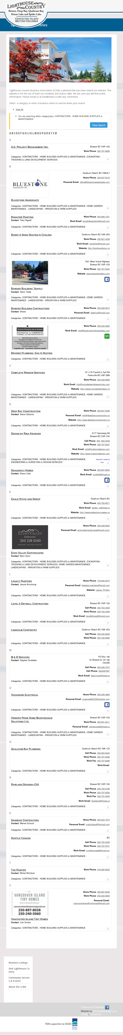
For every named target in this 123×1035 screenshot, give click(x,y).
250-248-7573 (103, 667)
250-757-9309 (103, 792)
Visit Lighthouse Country (19, 970)
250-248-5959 (103, 379)
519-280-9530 (103, 869)
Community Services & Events (19, 979)
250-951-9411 (103, 721)
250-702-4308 (103, 607)
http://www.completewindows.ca (95, 388)
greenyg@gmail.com (100, 312)
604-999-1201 (103, 216)
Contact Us (95, 1014)
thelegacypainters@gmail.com (96, 585)
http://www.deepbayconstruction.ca (93, 419)
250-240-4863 (103, 694)
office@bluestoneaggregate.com (95, 182)
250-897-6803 (103, 469)
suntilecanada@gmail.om (98, 850)
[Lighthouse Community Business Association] (26, 15)
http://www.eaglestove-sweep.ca (95, 512)
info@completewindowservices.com (93, 384)
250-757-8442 (103, 268)
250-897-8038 (103, 891)
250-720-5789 (103, 788)
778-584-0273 (103, 580)
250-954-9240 (103, 752)
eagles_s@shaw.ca (101, 507)
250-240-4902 (103, 325)
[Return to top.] (108, 158)
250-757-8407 (103, 444)
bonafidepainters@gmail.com (96, 221)
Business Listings (18, 962)
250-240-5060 (103, 895)
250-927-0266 (103, 410)
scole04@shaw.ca (101, 474)
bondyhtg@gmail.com (100, 243)
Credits (84, 1014)
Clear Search (98, 125)
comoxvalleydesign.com (105, 1011)
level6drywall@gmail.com (98, 616)
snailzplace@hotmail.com (98, 824)
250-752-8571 (103, 503)
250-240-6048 (103, 633)
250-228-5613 (103, 307)
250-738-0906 (103, 637)
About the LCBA (17, 986)
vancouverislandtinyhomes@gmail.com (91, 903)
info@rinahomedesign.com (97, 449)
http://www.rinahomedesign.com (95, 453)
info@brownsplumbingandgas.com (94, 330)
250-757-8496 (103, 756)
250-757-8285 (103, 150)
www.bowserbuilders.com (98, 273)
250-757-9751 (103, 845)
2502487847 (104, 670)
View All (19, 109)
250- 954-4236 (103, 440)
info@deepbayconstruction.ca (96, 415)
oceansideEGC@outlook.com (96, 699)
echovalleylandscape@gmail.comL (94, 530)
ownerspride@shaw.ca (99, 726)
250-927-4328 (103, 239)
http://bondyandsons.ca (99, 248)
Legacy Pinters (103, 589)
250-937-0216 (103, 177)
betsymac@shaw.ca (100, 675)
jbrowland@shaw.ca (100, 800)
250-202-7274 (103, 819)
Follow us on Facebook (93, 1007)
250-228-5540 (103, 525)
